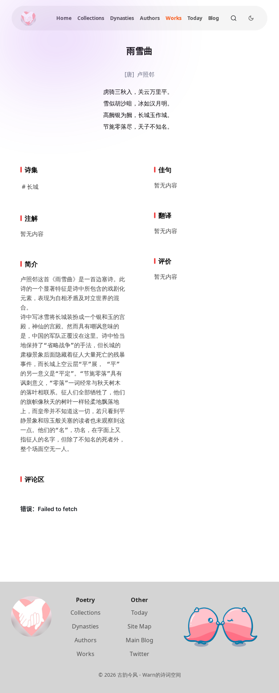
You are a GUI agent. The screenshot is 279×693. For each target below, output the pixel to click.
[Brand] (28, 18)
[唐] (129, 74)
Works (174, 17)
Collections (90, 17)
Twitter (139, 654)
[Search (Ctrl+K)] (233, 18)
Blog (213, 17)
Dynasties (122, 17)
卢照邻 (145, 74)
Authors (150, 17)
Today (194, 17)
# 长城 (30, 187)
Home (63, 17)
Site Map (139, 626)
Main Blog (139, 640)
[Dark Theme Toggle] (251, 18)
